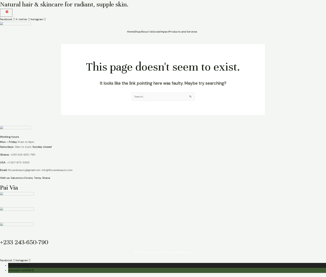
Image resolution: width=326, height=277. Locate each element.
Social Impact (160, 31)
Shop (137, 31)
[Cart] (6, 13)
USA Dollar (18, 265)
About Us (146, 31)
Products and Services (183, 31)
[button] (184, 31)
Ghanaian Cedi (21, 270)
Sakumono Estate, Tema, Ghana (30, 178)
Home (130, 31)
